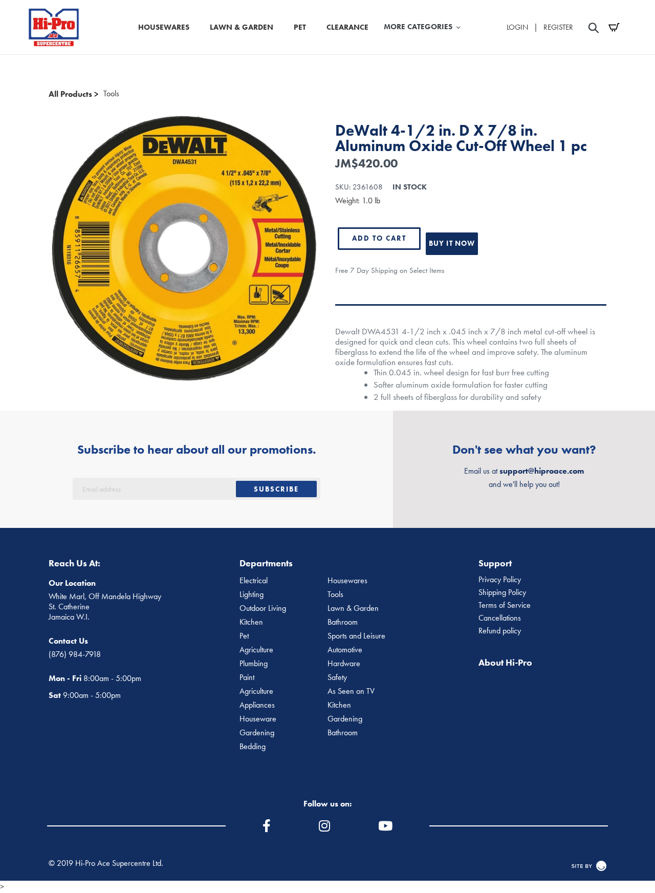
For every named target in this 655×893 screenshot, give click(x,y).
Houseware (257, 719)
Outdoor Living (262, 608)
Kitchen (251, 622)
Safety (337, 677)
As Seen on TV (351, 691)
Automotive (345, 650)
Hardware (344, 663)
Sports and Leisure (356, 636)
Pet (244, 636)
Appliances (257, 705)
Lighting (251, 594)
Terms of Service (504, 605)
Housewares (347, 581)
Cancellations (499, 618)
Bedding (252, 746)
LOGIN (517, 27)
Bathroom (343, 622)
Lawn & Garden (353, 608)
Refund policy (499, 631)
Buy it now (452, 243)
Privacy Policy (499, 580)
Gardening (345, 719)
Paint (246, 677)
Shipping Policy (502, 592)
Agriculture (256, 650)
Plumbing (253, 663)
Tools (111, 94)
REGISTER (558, 27)
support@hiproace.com (541, 470)
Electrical (253, 581)
